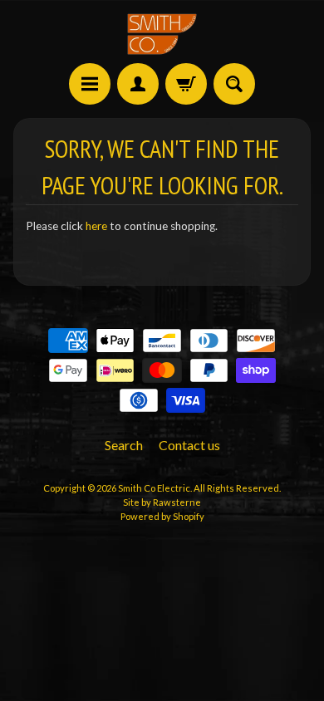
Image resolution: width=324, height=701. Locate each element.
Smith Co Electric (154, 488)
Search (124, 445)
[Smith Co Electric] (162, 34)
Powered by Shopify (162, 516)
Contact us (189, 445)
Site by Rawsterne (162, 502)
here (96, 226)
